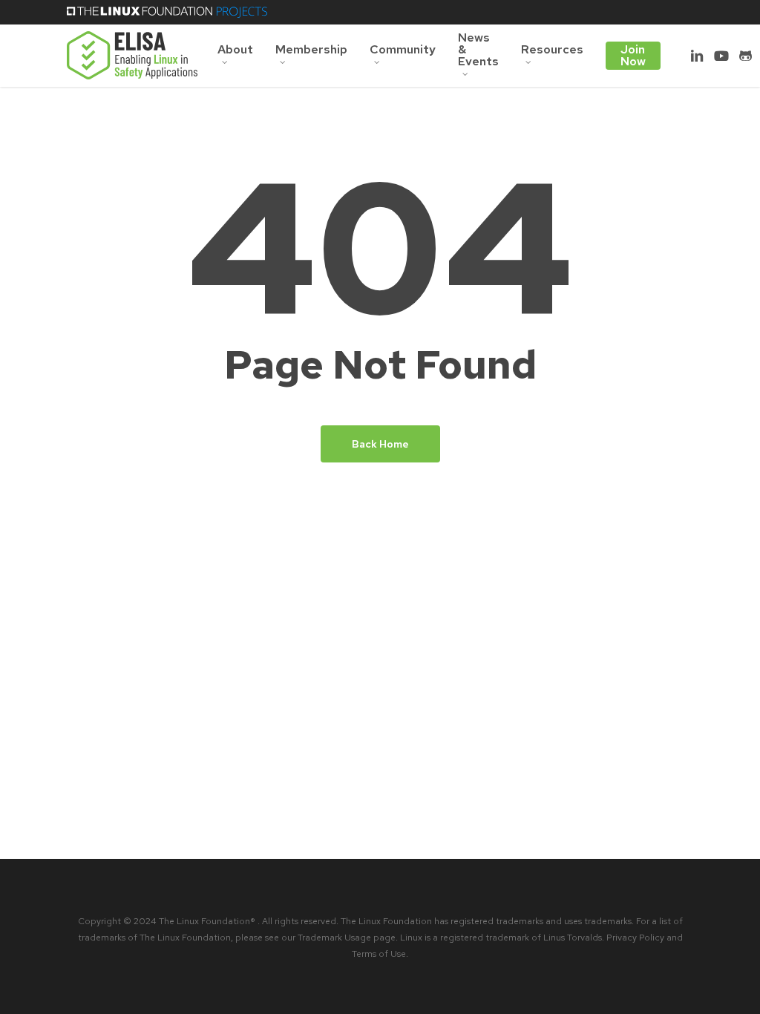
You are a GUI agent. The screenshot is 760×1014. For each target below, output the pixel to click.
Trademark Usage (334, 937)
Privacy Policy (635, 937)
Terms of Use (379, 954)
